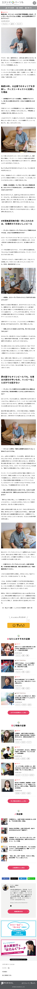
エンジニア (18, 775)
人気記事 (20, 8)
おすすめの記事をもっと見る (18, 712)
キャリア (19, 24)
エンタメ (17, 742)
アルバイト (5, 24)
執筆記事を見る (18, 911)
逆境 (28, 758)
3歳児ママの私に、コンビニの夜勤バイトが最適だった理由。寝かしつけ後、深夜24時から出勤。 (25, 664)
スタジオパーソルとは (8, 964)
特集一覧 (29, 8)
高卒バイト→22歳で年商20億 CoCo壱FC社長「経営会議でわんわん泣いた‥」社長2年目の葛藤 (25, 648)
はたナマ (5, 12)
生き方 (12, 24)
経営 (23, 655)
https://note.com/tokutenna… (19, 902)
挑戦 (27, 655)
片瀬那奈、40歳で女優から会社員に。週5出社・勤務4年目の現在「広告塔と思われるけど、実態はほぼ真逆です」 (25, 735)
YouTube (17, 793)
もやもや (24, 704)
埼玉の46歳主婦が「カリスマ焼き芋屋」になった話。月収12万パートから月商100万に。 (25, 681)
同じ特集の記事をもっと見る (18, 801)
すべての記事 (11, 8)
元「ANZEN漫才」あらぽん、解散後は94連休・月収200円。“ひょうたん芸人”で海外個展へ (25, 751)
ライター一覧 (5, 968)
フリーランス (25, 775)
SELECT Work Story (21, 660)
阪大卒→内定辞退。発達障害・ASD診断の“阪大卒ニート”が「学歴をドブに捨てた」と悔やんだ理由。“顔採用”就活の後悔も (25, 785)
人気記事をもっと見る (18, 868)
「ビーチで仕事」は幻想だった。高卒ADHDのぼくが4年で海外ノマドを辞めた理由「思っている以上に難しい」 (25, 767)
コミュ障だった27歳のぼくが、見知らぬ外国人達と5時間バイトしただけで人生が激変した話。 (25, 697)
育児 (23, 671)
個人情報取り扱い (7, 975)
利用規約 (4, 971)
